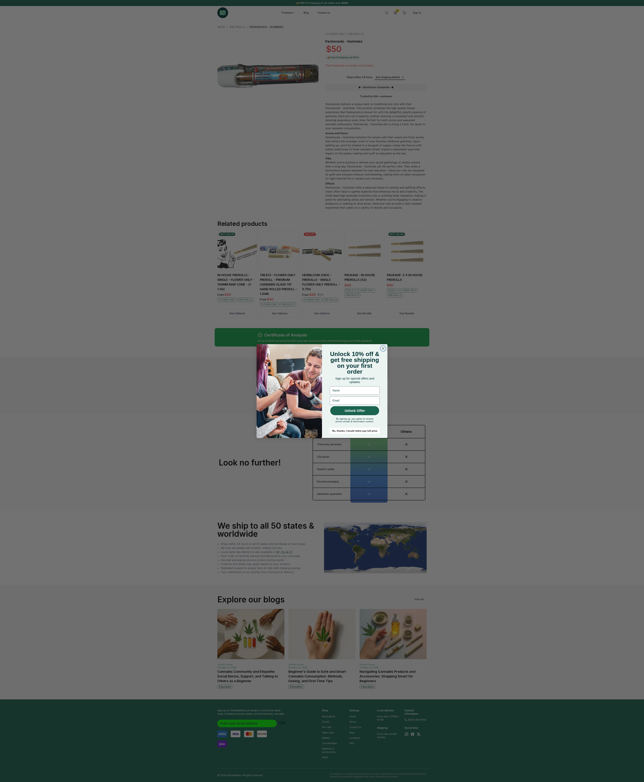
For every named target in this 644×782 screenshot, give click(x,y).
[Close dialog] (383, 348)
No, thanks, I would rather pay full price (354, 430)
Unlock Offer (355, 411)
